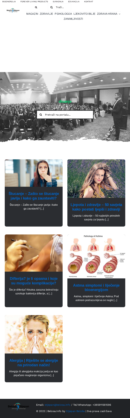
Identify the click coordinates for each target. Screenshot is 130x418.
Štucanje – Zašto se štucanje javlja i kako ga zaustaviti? (34, 195)
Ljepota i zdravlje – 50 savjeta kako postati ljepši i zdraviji (96, 207)
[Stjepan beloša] (13, 7)
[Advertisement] (65, 48)
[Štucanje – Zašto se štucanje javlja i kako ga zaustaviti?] (34, 161)
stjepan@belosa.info (57, 404)
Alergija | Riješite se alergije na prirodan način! (33, 362)
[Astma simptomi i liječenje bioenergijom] (96, 236)
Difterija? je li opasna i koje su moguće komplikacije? (34, 280)
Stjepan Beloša (75, 411)
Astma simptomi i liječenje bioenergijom (96, 287)
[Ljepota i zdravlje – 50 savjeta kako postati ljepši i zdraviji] (96, 161)
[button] (36, 7)
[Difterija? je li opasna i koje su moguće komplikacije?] (34, 236)
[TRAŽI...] (59, 7)
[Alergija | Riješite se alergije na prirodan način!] (34, 317)
